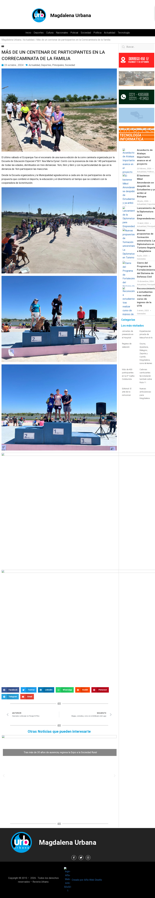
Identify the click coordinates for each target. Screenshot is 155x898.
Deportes (39, 32)
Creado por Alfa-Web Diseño (87, 879)
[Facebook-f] (73, 857)
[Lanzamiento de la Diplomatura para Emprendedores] (129, 217)
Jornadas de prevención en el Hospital (127, 334)
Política (97, 32)
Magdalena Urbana (70, 15)
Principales (58, 65)
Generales (141, 259)
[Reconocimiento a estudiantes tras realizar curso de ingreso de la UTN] (129, 301)
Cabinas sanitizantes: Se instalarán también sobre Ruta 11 (146, 376)
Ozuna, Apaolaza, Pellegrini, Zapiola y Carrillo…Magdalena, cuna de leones (146, 353)
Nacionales (62, 32)
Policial (74, 32)
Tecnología (124, 32)
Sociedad (86, 32)
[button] (10, 690)
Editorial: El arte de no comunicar (126, 391)
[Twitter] (81, 857)
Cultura (49, 32)
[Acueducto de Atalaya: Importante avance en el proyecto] (129, 160)
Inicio (28, 32)
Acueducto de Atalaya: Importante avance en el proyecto (145, 157)
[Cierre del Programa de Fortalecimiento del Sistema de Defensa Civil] (129, 273)
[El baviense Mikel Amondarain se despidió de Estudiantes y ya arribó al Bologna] (129, 190)
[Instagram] (88, 857)
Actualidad (109, 32)
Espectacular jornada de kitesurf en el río (146, 334)
